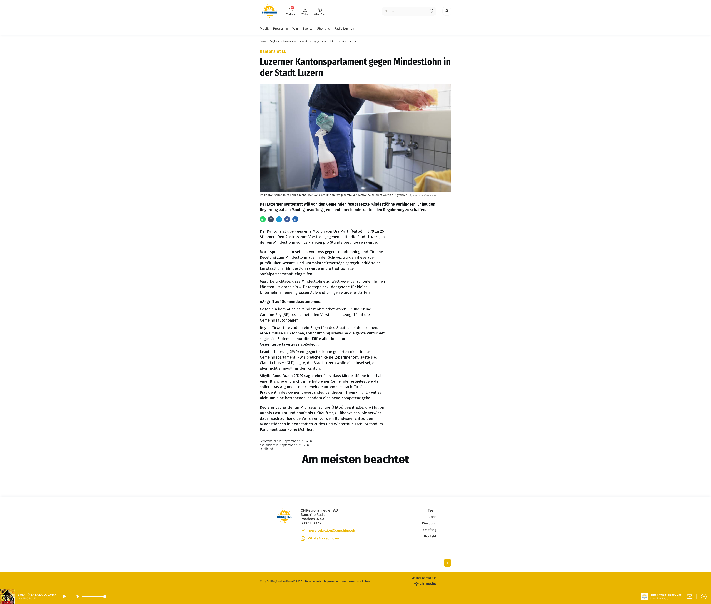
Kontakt (430, 536)
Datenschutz (313, 581)
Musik (264, 28)
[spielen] (64, 596)
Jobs (432, 517)
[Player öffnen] (704, 596)
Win (295, 28)
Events (307, 28)
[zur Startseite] (269, 11)
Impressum (331, 581)
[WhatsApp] (263, 219)
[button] (319, 11)
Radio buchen (344, 28)
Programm (280, 28)
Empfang (429, 530)
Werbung (429, 523)
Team (432, 510)
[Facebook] (287, 219)
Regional (274, 41)
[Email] (279, 219)
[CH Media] (424, 583)
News (263, 41)
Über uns (323, 28)
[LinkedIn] (295, 219)
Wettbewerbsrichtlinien (357, 581)
